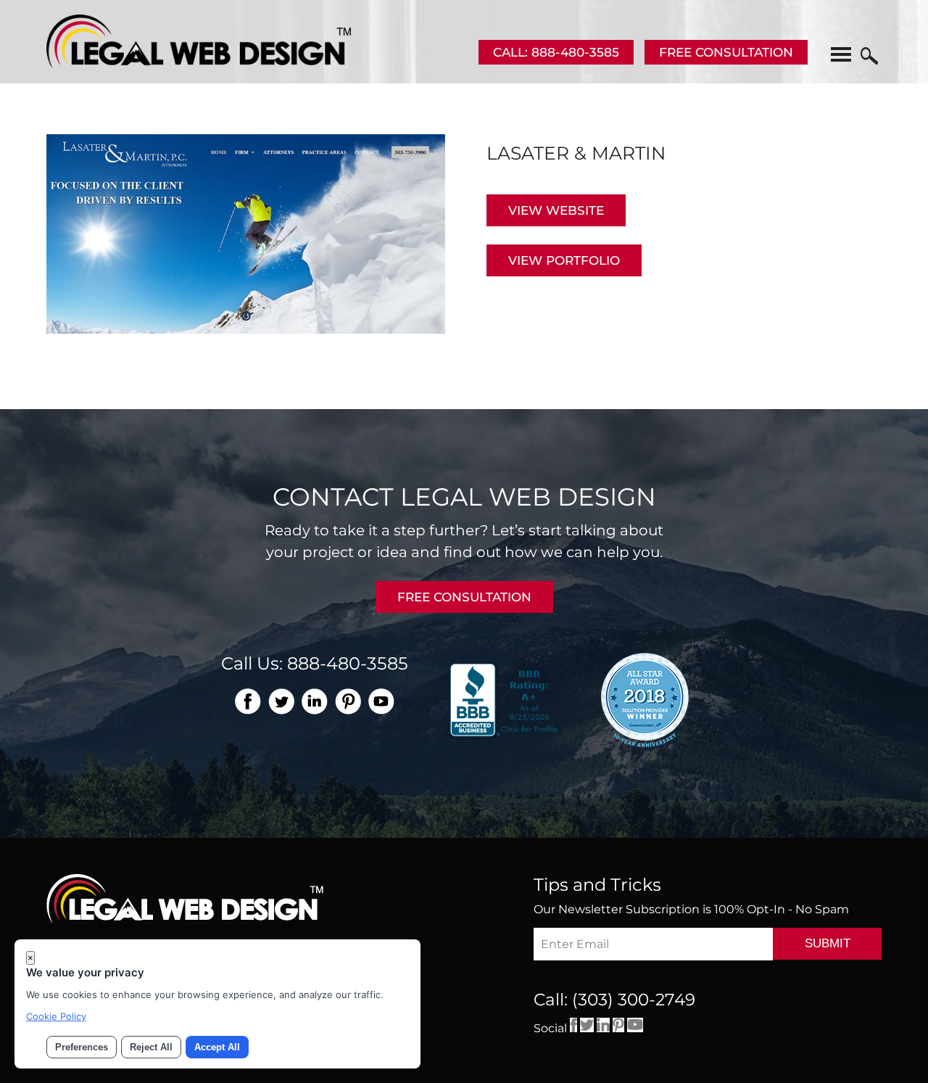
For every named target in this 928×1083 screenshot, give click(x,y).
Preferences (81, 1047)
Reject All (151, 1047)
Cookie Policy (56, 1016)
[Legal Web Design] (198, 64)
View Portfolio (564, 260)
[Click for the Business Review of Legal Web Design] (505, 698)
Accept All (217, 1047)
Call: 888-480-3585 (556, 52)
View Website (556, 210)
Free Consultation (726, 52)
